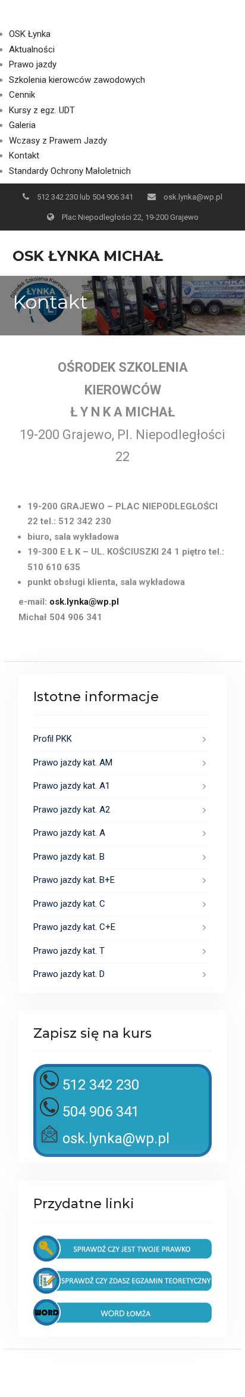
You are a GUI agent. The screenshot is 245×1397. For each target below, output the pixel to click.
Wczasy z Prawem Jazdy (58, 140)
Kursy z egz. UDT (42, 110)
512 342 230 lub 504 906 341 (85, 196)
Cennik (22, 94)
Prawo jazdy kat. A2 (71, 809)
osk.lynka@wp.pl (193, 196)
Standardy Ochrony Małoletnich (70, 171)
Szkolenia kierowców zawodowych (77, 79)
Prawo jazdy (32, 64)
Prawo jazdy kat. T (69, 950)
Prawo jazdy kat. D (69, 974)
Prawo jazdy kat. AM (72, 762)
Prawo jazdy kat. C (69, 903)
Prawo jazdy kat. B (69, 856)
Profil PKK (52, 738)
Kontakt (24, 155)
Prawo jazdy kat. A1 (71, 785)
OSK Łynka (30, 34)
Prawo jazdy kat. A (69, 832)
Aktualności (32, 49)
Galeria (22, 125)
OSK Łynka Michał (87, 256)
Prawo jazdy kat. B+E (74, 880)
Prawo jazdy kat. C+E (74, 927)
